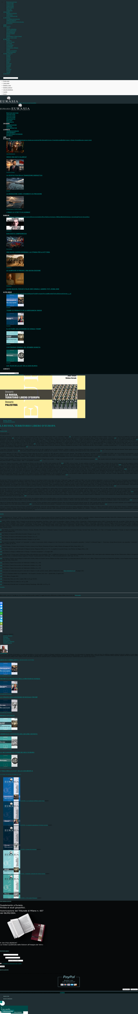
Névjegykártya (10, 7)
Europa (8, 35)
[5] (34, 443)
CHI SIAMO (6, 12)
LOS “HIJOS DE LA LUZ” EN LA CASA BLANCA (21, 366)
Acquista (2, 587)
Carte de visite (10, 4)
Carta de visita (10, 3)
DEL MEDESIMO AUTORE (25, 660)
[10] (96, 459)
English (8, 56)
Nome (1, 954)
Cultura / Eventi (10, 42)
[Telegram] (69, 618)
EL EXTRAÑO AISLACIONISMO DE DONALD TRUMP (23, 329)
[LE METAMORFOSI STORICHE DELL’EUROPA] (8, 748)
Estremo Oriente (10, 33)
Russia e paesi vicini (11, 37)
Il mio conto (6, 81)
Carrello (5, 92)
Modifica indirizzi (7, 87)
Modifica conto (7, 85)
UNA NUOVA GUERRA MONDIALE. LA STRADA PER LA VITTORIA (28, 252)
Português (8, 63)
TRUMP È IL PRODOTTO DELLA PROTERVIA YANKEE (20, 679)
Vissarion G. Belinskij (8, 641)
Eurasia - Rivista (7, 420)
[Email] (69, 631)
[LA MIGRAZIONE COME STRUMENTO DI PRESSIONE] (15, 189)
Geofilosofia (9, 46)
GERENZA (9, 15)
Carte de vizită (10, 6)
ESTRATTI (9, 23)
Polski (8, 62)
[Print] (69, 626)
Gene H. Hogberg (7, 635)
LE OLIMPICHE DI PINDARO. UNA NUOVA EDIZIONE (23, 270)
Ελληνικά (8, 69)
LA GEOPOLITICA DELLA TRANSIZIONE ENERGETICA (24, 175)
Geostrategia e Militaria (12, 47)
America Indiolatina (11, 29)
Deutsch (8, 55)
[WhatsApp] (69, 613)
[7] (19, 450)
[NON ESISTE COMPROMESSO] (15, 229)
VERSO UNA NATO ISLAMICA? (16, 157)
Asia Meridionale (10, 32)
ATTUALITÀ (6, 26)
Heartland (5, 637)
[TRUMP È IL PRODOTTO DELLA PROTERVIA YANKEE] (8, 674)
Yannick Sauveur (7, 643)
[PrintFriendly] (69, 623)
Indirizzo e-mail (4, 960)
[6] (27, 446)
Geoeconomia (9, 45)
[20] (30, 504)
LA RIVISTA (6, 17)
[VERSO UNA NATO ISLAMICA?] (15, 152)
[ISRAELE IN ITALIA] (8, 711)
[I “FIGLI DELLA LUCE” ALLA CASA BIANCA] (8, 766)
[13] (120, 464)
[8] (101, 450)
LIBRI (5, 25)
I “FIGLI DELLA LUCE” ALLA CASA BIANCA (16, 771)
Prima (1, 374)
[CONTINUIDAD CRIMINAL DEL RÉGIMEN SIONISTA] (15, 342)
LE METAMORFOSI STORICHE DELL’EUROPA (17, 752)
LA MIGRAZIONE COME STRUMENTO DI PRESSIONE (24, 194)
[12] (62, 463)
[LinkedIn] (69, 610)
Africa (8, 27)
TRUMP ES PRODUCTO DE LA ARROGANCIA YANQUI (24, 310)
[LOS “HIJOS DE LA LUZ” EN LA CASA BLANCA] (15, 361)
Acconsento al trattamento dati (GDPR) (12, 963)
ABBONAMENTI (11, 20)
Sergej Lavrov (6, 640)
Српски (8, 70)
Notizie (8, 49)
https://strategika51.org (69, 570)
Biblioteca (9, 40)
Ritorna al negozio (17, 1012)
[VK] (69, 616)
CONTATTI (6, 73)
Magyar (8, 60)
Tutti (7, 140)
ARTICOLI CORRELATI (8, 660)
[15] (67, 474)
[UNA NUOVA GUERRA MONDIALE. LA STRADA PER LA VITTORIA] (15, 247)
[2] (12, 438)
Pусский (8, 65)
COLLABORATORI (11, 16)
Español (8, 58)
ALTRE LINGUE (8, 53)
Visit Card (9, 9)
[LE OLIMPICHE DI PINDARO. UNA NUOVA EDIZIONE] (15, 266)
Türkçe (8, 68)
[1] (70, 436)
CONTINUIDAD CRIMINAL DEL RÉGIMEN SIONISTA (23, 347)
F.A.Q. (5, 94)
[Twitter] (69, 608)
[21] (106, 504)
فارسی (8, 72)
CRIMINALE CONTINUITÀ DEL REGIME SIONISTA (18, 734)
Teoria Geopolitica (11, 52)
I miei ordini (6, 83)
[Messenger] (69, 605)
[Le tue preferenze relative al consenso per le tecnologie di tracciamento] (7, 1011)
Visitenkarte (9, 10)
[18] (25, 495)
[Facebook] (69, 603)
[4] (137, 439)
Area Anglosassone (11, 30)
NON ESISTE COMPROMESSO (16, 234)
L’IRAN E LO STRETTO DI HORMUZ (18, 212)
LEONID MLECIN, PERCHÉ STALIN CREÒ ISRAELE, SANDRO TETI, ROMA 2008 (32, 289)
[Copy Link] (69, 628)
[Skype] (69, 621)
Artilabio (62, 992)
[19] (131, 500)
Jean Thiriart (6, 638)
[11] (41, 460)
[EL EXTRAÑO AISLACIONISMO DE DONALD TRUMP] (15, 324)
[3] (115, 438)
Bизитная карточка (11, 2)
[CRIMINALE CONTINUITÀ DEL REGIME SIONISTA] (8, 729)
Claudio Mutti (3, 431)
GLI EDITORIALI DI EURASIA (15, 22)
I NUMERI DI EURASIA (13, 19)
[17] (132, 491)
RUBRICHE (6, 39)
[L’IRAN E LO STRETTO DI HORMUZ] (15, 207)
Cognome (2, 957)
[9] (99, 456)
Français (8, 59)
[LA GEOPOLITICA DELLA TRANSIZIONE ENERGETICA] (15, 171)
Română (8, 66)
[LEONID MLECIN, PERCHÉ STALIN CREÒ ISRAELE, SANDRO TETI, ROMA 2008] (15, 284)
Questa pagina (78, 595)
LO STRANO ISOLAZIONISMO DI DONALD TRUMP (19, 697)
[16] (115, 485)
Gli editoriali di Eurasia (9, 421)
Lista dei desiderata (8, 89)
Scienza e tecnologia (11, 50)
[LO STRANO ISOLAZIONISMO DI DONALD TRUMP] (8, 692)
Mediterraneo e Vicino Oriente (14, 36)
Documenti (9, 43)
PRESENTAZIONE (11, 13)
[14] (125, 469)
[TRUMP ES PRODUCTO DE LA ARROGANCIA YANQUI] (15, 306)
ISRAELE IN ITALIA (7, 715)
